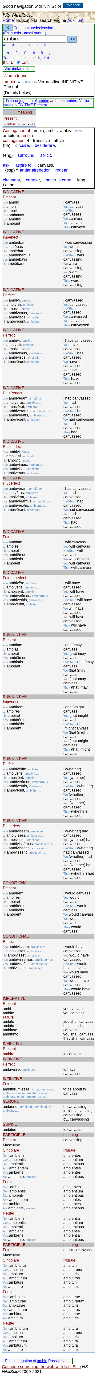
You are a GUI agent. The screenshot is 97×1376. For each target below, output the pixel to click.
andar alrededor (34, 170)
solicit (45, 155)
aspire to (23, 165)
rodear (61, 170)
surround (26, 155)
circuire (22, 145)
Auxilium (75, 20)
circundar (11, 180)
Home (8, 20)
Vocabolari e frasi (18, 69)
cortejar (33, 180)
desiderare (45, 145)
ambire (43, 101)
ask (6, 165)
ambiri (42, 1361)
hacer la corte (58, 180)
